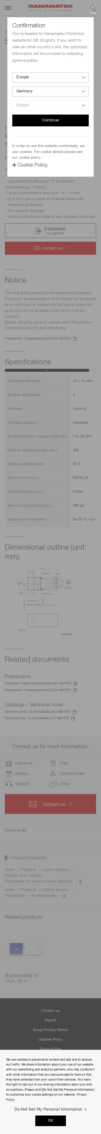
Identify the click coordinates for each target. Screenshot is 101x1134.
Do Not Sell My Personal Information (48, 1110)
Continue (50, 120)
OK (50, 1120)
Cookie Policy (33, 165)
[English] (50, 106)
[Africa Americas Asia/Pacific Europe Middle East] (50, 77)
